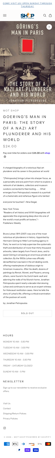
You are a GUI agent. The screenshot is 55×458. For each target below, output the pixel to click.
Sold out (27, 313)
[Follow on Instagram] (4, 428)
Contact (7, 408)
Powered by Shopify (38, 437)
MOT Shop (11, 110)
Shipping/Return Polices (14, 413)
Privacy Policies (10, 418)
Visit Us (6, 403)
